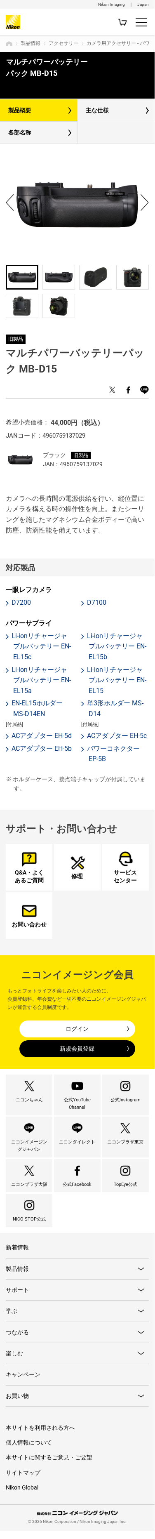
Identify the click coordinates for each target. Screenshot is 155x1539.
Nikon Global (22, 1487)
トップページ (9, 43)
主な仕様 (97, 110)
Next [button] (145, 202)
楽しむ (14, 1353)
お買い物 (17, 1396)
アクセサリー (63, 43)
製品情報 (30, 43)
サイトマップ (23, 1472)
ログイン (77, 1028)
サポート (17, 1290)
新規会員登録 (77, 1048)
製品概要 (19, 110)
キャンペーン (23, 1374)
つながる (17, 1332)
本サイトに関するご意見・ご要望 (49, 1457)
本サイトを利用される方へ (40, 1427)
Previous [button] (10, 202)
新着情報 (17, 1247)
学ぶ (11, 1311)
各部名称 (19, 132)
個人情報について (29, 1442)
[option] (77, 204)
